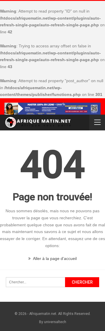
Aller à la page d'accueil (54, 258)
